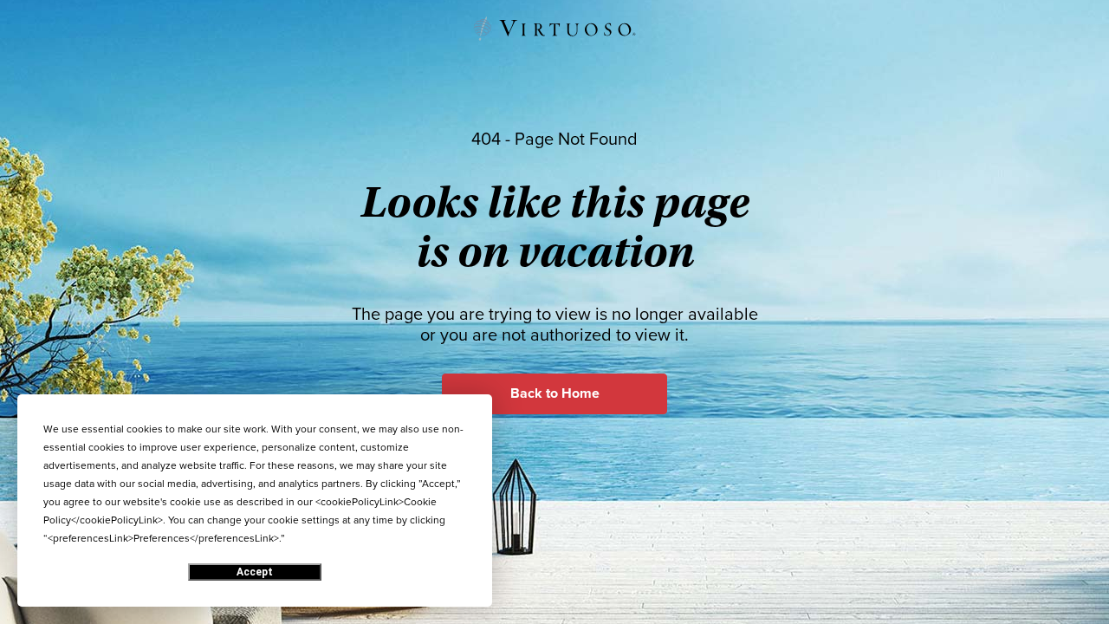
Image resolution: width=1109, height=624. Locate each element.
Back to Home (555, 393)
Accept (255, 572)
